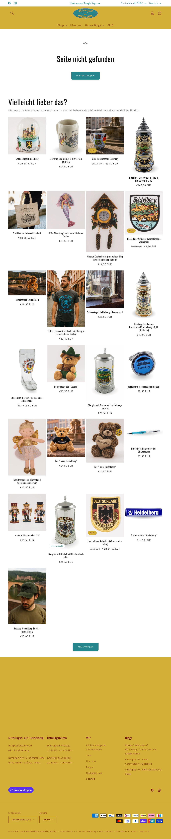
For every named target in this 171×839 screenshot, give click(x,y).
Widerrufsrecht (66, 831)
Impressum (144, 831)
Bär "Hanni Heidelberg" (105, 466)
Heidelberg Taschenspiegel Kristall (144, 386)
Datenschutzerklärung (86, 831)
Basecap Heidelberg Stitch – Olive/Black (27, 630)
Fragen (90, 767)
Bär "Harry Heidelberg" (66, 461)
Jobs (88, 755)
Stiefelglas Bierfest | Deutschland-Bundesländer (27, 399)
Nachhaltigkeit (94, 772)
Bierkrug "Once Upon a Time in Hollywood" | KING (143, 179)
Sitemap (90, 778)
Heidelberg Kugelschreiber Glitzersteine (143, 450)
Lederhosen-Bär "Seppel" (66, 386)
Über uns (91, 761)
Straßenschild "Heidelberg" (144, 535)
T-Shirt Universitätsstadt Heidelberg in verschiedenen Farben (66, 333)
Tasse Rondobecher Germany (105, 158)
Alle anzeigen (86, 646)
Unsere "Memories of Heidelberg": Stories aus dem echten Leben (141, 749)
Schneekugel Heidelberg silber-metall (105, 312)
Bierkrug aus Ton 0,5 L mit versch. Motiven (66, 160)
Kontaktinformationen (126, 831)
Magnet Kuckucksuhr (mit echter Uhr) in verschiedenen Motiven (105, 258)
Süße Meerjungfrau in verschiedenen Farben (66, 235)
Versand (109, 831)
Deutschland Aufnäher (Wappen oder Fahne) (105, 543)
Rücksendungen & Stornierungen (96, 747)
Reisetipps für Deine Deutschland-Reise (143, 771)
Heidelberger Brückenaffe (27, 299)
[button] (12, 13)
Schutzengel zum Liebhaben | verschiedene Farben (27, 481)
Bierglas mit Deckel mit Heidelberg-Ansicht (105, 407)
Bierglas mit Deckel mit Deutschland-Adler (66, 556)
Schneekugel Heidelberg (27, 158)
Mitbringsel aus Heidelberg (27, 831)
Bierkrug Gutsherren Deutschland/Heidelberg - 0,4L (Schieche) (143, 327)
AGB (101, 831)
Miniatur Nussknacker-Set (27, 535)
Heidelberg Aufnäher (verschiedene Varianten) (144, 240)
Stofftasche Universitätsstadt (27, 233)
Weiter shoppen (85, 75)
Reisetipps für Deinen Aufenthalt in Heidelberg (138, 761)
